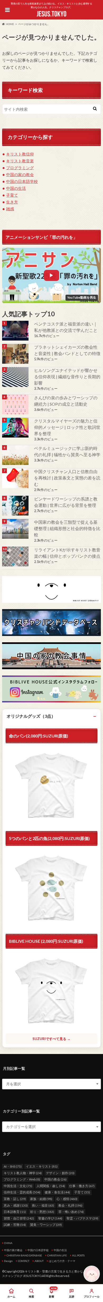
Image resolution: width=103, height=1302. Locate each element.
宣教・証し (15, 1199)
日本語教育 (15, 1212)
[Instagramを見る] (51, 689)
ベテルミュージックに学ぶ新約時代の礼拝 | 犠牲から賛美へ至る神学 (67, 451)
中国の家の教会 (20, 174)
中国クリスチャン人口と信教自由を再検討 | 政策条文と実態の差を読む (67, 478)
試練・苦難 (15, 1225)
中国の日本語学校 (22, 181)
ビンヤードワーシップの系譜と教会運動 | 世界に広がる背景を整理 (65, 502)
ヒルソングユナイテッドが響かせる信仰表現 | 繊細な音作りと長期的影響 (67, 376)
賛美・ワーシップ (46, 1225)
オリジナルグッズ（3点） (31, 715)
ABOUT (39, 1260)
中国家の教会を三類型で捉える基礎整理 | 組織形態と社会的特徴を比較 (67, 528)
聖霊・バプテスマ (82, 1218)
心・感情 (67, 1199)
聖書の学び (50, 1218)
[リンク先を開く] (16, 331)
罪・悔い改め (71, 1212)
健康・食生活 (57, 1192)
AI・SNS (13, 1166)
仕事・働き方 (82, 1186)
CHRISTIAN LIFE (57, 1255)
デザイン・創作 (60, 1173)
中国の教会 (55, 1179)
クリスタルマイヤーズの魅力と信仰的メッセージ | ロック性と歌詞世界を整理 (67, 427)
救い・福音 (43, 1205)
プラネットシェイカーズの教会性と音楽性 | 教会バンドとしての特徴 (67, 350)
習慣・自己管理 (19, 1218)
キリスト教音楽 (20, 160)
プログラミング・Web (22, 1179)
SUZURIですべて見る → (51, 1039)
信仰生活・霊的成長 (22, 1192)
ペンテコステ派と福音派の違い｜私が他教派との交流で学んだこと (65, 327)
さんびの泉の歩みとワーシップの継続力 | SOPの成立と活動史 (65, 400)
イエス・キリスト (42, 1166)
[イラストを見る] (51, 589)
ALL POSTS (78, 1255)
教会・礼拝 (70, 1205)
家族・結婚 (41, 1199)
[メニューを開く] (7, 10)
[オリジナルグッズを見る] (51, 888)
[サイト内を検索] (94, 108)
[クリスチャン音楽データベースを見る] (51, 622)
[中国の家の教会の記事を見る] (16, 478)
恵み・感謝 (16, 1205)
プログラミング (20, 167)
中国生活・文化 (18, 1186)
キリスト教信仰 (20, 154)
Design (8, 1260)
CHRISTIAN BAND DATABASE (24, 1255)
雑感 (10, 208)
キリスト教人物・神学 (23, 1173)
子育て (12, 195)
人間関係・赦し (50, 1186)
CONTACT (23, 1260)
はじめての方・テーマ (62, 1260)
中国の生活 (16, 188)
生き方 (12, 202)
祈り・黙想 (42, 1212)
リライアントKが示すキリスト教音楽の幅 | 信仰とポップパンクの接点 (67, 552)
